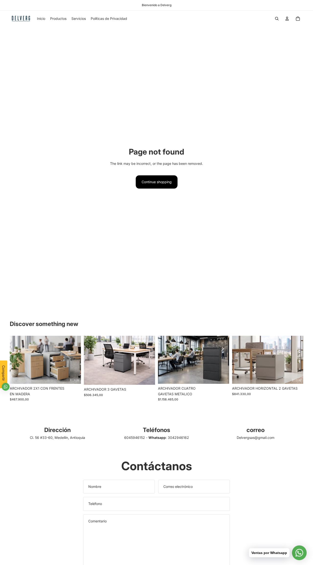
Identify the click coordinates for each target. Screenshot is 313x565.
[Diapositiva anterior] (17, 359)
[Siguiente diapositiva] (73, 359)
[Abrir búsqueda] (276, 18)
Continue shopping (157, 182)
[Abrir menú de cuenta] (287, 18)
